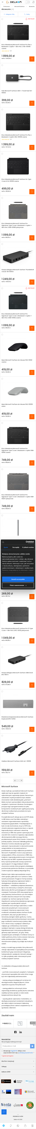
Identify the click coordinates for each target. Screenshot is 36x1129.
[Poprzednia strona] (15, 780)
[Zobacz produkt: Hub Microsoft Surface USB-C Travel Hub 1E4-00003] (18, 78)
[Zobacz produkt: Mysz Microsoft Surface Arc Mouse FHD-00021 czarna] (18, 347)
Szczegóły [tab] (15, 547)
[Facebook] (15, 1032)
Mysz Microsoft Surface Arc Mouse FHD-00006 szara (17, 405)
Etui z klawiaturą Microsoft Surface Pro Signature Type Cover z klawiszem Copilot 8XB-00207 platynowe (18, 497)
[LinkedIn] (20, 1032)
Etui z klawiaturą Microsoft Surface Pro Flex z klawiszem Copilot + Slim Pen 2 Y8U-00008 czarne (17, 46)
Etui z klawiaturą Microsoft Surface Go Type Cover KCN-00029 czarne (16, 180)
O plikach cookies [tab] (28, 547)
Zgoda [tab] (6, 547)
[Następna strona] (21, 780)
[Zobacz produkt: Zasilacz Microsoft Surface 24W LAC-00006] (18, 748)
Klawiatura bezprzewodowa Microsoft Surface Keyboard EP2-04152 (17, 718)
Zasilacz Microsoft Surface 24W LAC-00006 (16, 761)
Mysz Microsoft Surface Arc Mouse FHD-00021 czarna (17, 361)
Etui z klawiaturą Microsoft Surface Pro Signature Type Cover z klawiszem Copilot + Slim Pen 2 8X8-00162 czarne (17, 316)
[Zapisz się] (32, 1046)
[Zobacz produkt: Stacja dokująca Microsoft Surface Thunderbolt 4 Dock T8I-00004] (18, 256)
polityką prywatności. (26, 1053)
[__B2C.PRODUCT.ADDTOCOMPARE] (2, 19)
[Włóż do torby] (31, 59)
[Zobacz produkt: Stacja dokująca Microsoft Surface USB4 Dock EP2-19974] (18, 660)
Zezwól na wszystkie (18, 579)
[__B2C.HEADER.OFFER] (32, 1126)
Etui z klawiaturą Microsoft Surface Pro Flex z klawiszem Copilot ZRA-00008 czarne (17, 136)
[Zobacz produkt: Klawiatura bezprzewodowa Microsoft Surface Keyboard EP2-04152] (18, 704)
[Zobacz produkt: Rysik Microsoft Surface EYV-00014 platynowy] (18, 528)
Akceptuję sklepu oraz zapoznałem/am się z (18, 1052)
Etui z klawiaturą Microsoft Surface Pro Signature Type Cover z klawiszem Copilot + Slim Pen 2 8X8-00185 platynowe (17, 225)
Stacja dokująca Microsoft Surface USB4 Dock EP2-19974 (17, 674)
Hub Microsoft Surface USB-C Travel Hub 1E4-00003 (17, 92)
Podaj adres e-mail (9, 1046)
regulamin (14, 1051)
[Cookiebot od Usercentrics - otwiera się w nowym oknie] (26, 542)
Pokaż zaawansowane (17, 585)
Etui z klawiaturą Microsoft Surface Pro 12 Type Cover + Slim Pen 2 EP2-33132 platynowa (17, 629)
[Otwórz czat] (4, 1111)
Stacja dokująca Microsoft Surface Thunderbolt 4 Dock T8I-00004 (18, 271)
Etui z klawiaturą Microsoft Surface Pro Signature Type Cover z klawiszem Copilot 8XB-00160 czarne (18, 450)
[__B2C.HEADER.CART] (25, 1126)
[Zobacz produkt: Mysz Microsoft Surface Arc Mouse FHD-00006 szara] (18, 391)
